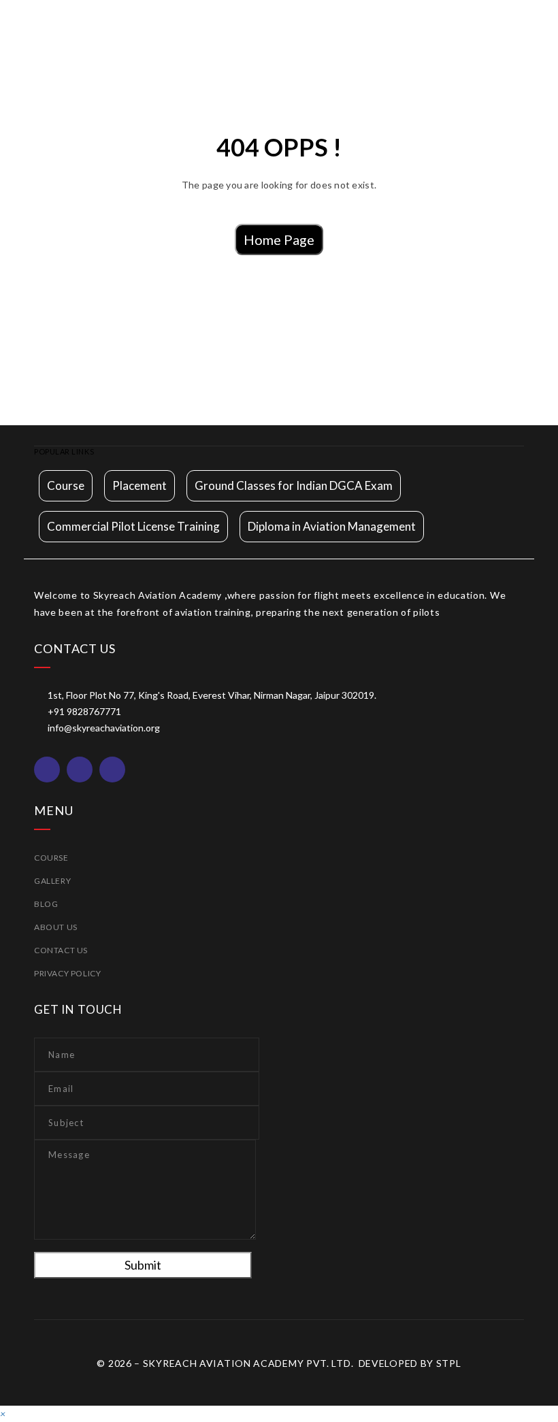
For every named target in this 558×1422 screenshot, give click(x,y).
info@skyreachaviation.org (104, 727)
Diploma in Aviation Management (332, 526)
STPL (448, 1363)
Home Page (279, 239)
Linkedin (112, 769)
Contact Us (61, 950)
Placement (139, 485)
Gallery (52, 881)
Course (65, 485)
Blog (46, 904)
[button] (2, 1413)
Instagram (80, 769)
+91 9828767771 (84, 711)
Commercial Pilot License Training (133, 526)
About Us (56, 927)
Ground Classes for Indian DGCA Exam (294, 485)
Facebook (47, 769)
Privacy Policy (67, 973)
